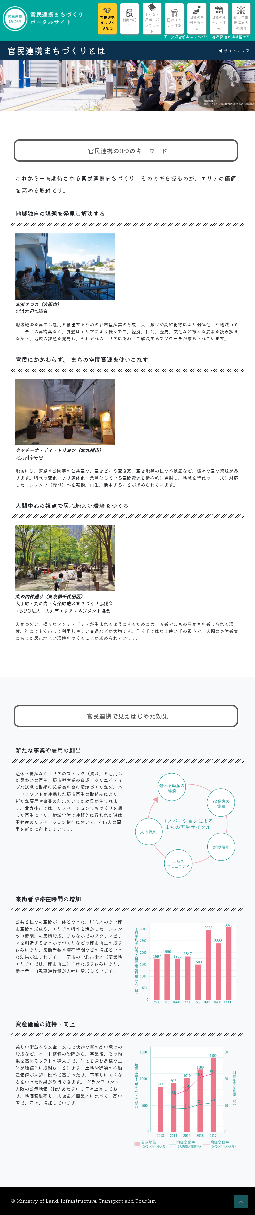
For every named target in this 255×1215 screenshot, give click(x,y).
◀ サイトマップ (234, 50)
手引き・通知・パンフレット (152, 22)
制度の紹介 (129, 22)
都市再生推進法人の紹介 (241, 22)
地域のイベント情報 (219, 22)
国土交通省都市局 (178, 36)
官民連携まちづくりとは (107, 22)
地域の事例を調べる (196, 22)
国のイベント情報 (174, 22)
